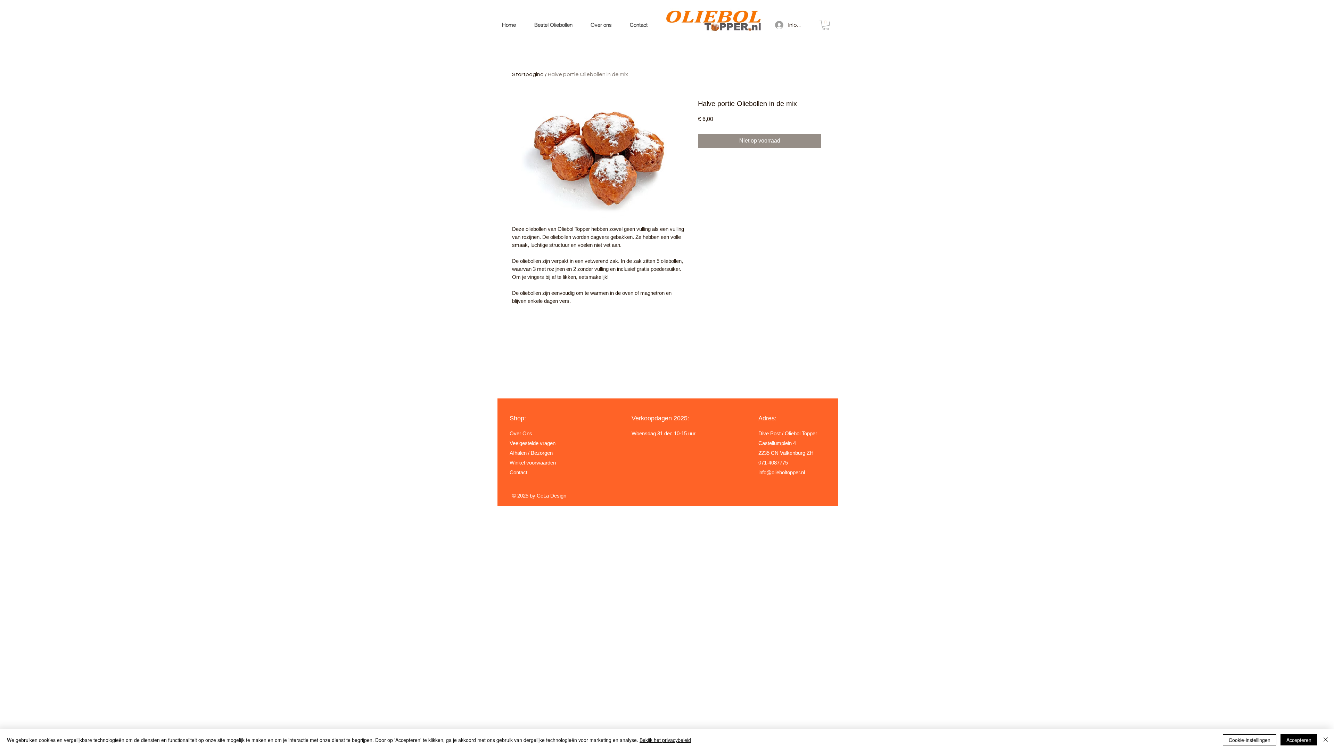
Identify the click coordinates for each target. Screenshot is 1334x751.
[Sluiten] (1325, 739)
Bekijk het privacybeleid (665, 739)
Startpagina (528, 74)
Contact (518, 472)
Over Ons (521, 433)
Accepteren (1298, 739)
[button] (826, 25)
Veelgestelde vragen (532, 443)
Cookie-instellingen (1249, 739)
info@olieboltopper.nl (781, 472)
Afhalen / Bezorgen (531, 453)
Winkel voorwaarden (533, 463)
